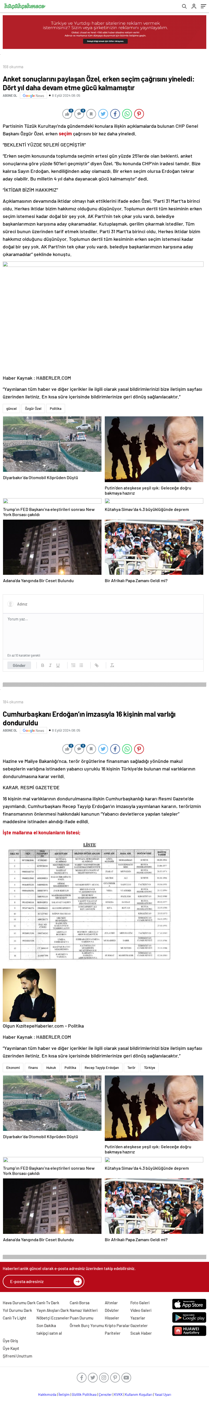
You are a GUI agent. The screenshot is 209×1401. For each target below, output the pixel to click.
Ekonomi (13, 1067)
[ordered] (73, 665)
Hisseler (112, 1317)
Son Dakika (46, 1325)
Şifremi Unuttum (17, 1355)
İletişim (64, 1394)
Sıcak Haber (141, 1333)
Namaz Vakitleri (83, 1310)
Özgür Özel (33, 408)
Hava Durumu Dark (19, 1302)
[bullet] (81, 665)
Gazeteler (139, 1325)
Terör (131, 1067)
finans (33, 1067)
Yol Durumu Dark (17, 1310)
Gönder (19, 665)
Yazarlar (137, 1317)
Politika (56, 408)
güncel (11, 408)
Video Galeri (140, 1310)
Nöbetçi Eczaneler (52, 1317)
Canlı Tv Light (14, 1317)
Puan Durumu (81, 1317)
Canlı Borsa (80, 1302)
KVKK (118, 1394)
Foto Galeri (139, 1302)
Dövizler (112, 1310)
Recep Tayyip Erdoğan (102, 1067)
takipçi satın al (49, 1333)
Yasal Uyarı (163, 1394)
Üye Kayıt (11, 1348)
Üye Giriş (10, 1340)
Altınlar (111, 1302)
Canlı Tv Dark (47, 1302)
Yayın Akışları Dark (52, 1310)
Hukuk (51, 1067)
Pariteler (113, 1333)
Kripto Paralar (117, 1325)
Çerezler (105, 1394)
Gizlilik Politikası (84, 1394)
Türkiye (149, 1067)
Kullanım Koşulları (138, 1394)
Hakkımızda (47, 1394)
